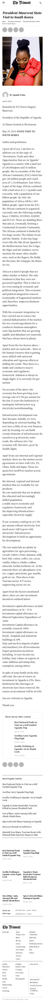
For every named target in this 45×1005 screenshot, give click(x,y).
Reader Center (20, 967)
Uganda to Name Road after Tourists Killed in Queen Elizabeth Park (32, 875)
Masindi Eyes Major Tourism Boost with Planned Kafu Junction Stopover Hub (21, 833)
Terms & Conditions (34, 989)
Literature (19, 953)
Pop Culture (20, 950)
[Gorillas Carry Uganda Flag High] (8, 737)
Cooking (18, 969)
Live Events (19, 973)
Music (18, 937)
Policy (32, 994)
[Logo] (22, 3)
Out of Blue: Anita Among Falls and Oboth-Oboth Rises (11, 898)
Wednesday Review (35, 944)
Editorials (32, 937)
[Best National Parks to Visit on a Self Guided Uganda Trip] (8, 724)
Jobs (4, 982)
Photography (20, 979)
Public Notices (34, 947)
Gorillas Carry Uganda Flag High (25, 737)
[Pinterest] (15, 29)
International (34, 979)
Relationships (7, 985)
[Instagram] (31, 970)
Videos (31, 953)
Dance (18, 944)
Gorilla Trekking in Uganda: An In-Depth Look (25, 749)
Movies (18, 941)
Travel (4, 988)
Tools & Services (36, 985)
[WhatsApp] (21, 29)
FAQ (30, 950)
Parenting (5, 991)
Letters (31, 941)
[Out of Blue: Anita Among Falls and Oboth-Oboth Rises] (12, 890)
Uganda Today (18, 95)
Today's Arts (20, 934)
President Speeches (14, 21)
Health (4, 979)
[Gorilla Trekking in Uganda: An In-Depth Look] (8, 748)
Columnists (33, 934)
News (4, 21)
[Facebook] (4, 29)
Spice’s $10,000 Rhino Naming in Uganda (33, 897)
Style (4, 973)
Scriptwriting (20, 947)
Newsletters (34, 982)
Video (17, 976)
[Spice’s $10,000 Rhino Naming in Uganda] (33, 890)
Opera (18, 959)
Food (4, 976)
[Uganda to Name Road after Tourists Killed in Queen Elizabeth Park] (33, 866)
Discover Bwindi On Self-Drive (17, 826)
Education (6, 967)
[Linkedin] (31, 972)
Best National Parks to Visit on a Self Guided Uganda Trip (25, 725)
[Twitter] (10, 29)
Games (4, 969)
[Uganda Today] (6, 95)
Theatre (18, 956)
